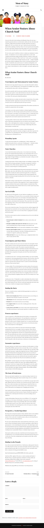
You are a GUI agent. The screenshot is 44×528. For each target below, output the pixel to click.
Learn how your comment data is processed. (27, 517)
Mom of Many (22, 3)
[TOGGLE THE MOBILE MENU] (3, 10)
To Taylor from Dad (9, 473)
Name (6, 498)
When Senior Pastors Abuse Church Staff (20, 30)
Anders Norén (29, 525)
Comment (7, 485)
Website (7, 504)
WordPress (19, 525)
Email (24, 498)
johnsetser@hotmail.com (10, 461)
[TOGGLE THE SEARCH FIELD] (41, 10)
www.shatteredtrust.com (27, 461)
